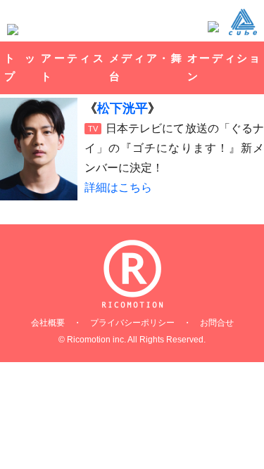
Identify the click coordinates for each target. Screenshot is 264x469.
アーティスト (72, 67)
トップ (19, 67)
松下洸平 (122, 108)
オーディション (223, 67)
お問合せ (217, 323)
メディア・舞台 (145, 67)
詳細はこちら (118, 187)
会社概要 (48, 323)
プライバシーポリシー (132, 323)
